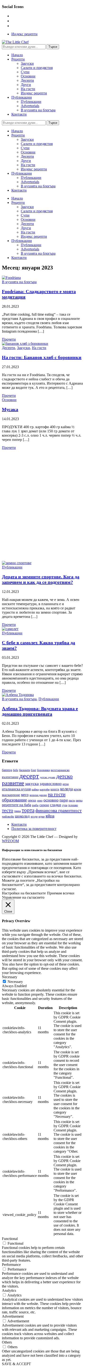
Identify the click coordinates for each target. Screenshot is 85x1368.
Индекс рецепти (24, 34)
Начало (17, 55)
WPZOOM (10, 841)
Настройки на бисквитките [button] (24, 893)
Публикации (21, 97)
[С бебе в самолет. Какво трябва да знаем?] (10, 629)
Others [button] (7, 1342)
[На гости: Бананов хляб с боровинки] (25, 344)
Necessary (15, 982)
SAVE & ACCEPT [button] (16, 1364)
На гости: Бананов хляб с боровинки (41, 357)
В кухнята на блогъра (38, 110)
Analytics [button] (9, 1290)
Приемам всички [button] (60, 893)
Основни (28, 76)
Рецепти (18, 59)
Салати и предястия (37, 68)
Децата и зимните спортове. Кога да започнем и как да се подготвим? (40, 579)
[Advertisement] (42, 505)
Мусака (10, 409)
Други (26, 85)
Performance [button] (11, 1265)
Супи (25, 72)
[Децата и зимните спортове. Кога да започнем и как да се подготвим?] (16, 563)
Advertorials (30, 106)
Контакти (19, 114)
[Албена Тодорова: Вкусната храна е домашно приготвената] (18, 695)
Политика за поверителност (33, 829)
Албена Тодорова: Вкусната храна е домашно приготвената (40, 711)
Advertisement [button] (13, 1316)
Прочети (9, 339)
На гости (28, 89)
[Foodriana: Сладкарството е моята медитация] (11, 278)
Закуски (27, 63)
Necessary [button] (9, 977)
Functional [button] (10, 1239)
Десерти (27, 80)
